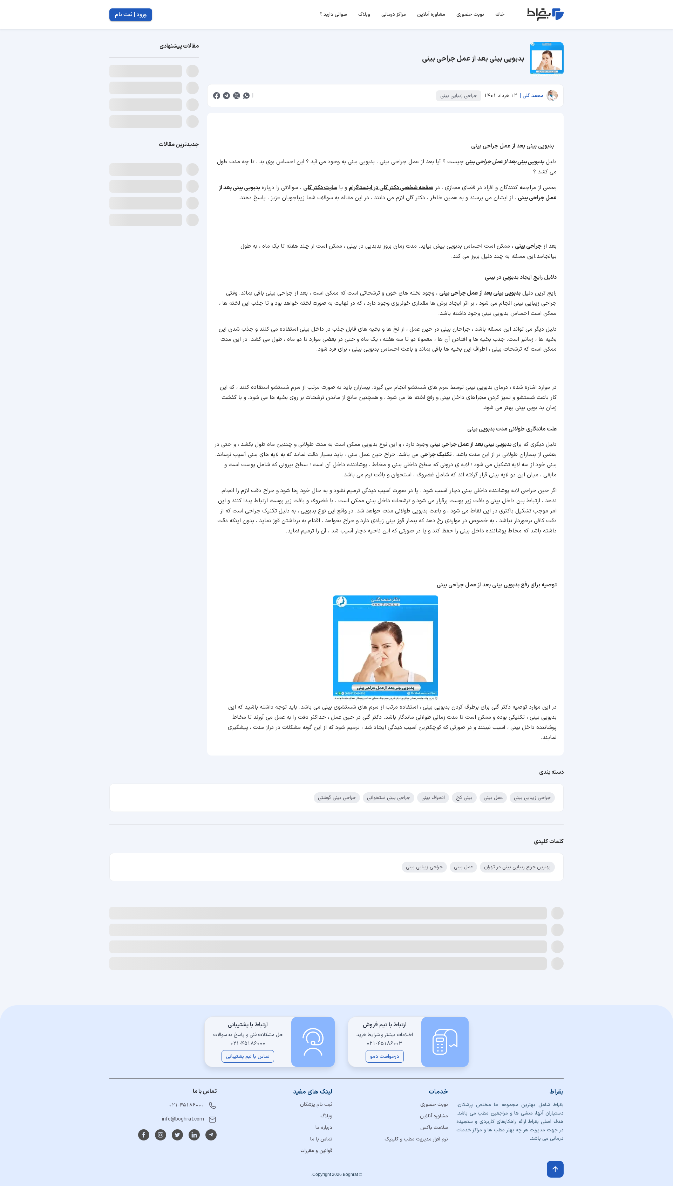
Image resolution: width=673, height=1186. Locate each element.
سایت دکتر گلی (320, 188)
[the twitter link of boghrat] (177, 1134)
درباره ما (323, 1127)
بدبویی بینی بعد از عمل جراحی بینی (512, 146)
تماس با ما (321, 1139)
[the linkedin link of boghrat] (194, 1134)
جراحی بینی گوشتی (337, 797)
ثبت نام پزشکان (316, 1104)
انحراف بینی (433, 797)
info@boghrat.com (183, 1119)
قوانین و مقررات (316, 1150)
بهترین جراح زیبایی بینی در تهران (517, 867)
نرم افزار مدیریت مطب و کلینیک (416, 1139)
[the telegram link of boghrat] (211, 1134)
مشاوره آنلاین (434, 1116)
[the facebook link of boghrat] (143, 1134)
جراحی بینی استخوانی (388, 797)
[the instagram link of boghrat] (160, 1134)
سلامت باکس (434, 1127)
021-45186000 (186, 1105)
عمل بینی (493, 797)
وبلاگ (326, 1116)
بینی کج (464, 797)
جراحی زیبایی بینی (458, 95)
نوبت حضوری (434, 1104)
